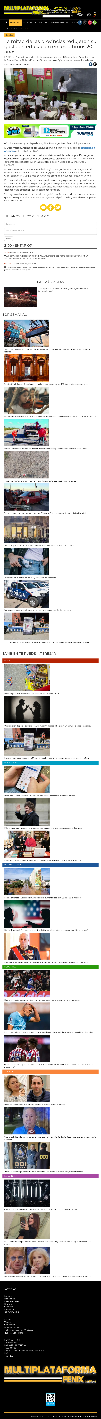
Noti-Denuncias (11, 1327)
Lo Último (15, 22)
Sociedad (8, 1307)
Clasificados (27, 29)
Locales (27, 22)
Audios (7, 1319)
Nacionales (41, 22)
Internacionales (59, 22)
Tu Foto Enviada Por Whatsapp (19, 1330)
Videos (7, 1322)
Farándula (11, 29)
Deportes (76, 22)
